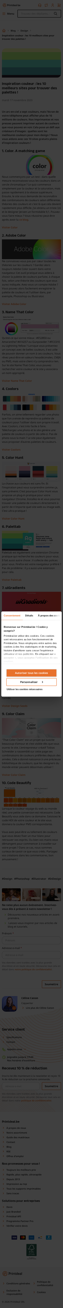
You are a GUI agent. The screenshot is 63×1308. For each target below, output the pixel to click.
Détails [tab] (29, 615)
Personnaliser (29, 682)
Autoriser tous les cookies (31, 673)
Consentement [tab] (12, 615)
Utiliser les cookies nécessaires (24, 689)
